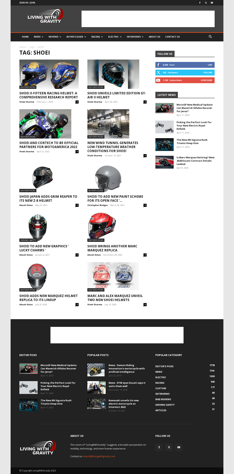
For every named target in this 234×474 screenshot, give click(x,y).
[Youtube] (212, 2)
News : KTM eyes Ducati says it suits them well (127, 384)
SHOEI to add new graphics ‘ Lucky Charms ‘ (44, 248)
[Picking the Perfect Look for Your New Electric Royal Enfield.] (164, 127)
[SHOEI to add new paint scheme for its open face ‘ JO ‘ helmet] (117, 177)
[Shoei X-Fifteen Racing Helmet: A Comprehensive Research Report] (49, 74)
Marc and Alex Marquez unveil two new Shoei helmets (115, 298)
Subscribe (206, 80)
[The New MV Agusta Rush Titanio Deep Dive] (164, 144)
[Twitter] (206, 2)
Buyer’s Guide (75, 36)
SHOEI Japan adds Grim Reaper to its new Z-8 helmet (48, 198)
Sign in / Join (27, 2)
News (37, 36)
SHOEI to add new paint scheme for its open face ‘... (115, 198)
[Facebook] (200, 2)
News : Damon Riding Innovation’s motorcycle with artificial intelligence (127, 368)
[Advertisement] (148, 19)
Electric (113, 36)
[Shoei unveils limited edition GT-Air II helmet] (117, 74)
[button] (210, 37)
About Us (154, 36)
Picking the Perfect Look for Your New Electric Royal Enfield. (194, 125)
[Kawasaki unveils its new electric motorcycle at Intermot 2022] (96, 404)
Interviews (134, 36)
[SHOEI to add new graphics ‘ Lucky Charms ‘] (49, 227)
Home (25, 36)
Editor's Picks (27, 87)
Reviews (53, 36)
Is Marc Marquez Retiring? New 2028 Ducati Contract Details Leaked (195, 161)
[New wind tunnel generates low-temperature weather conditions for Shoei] (117, 124)
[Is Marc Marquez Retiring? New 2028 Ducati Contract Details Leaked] (164, 162)
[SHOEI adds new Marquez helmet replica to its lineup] (49, 277)
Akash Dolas (26, 205)
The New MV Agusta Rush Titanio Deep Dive (192, 141)
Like (210, 64)
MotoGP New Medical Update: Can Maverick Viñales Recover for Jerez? (195, 108)
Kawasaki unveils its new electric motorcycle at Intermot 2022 (124, 404)
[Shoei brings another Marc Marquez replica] (117, 227)
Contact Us (172, 36)
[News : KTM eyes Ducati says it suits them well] (96, 387)
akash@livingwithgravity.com (99, 456)
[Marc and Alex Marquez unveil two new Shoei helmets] (117, 277)
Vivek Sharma (26, 101)
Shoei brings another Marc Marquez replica (112, 248)
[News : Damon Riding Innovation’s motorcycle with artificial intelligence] (96, 370)
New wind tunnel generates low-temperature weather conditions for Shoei (112, 147)
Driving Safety (28, 240)
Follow (207, 72)
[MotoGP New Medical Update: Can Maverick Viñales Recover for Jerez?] (164, 108)
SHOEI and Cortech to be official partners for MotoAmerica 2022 (48, 145)
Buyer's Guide (95, 190)
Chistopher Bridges (97, 205)
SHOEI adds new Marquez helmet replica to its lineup (48, 298)
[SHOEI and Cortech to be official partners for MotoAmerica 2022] (49, 124)
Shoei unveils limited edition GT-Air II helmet (116, 95)
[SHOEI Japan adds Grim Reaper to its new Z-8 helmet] (49, 177)
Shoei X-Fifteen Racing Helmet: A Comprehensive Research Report (48, 95)
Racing (95, 36)
